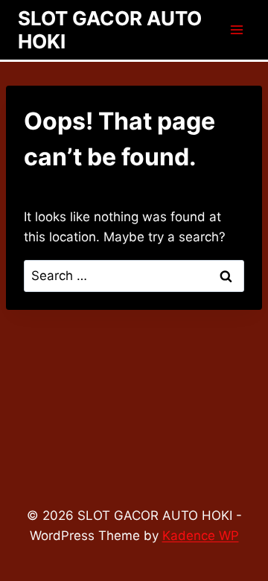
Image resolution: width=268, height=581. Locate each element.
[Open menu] (236, 29)
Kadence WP (200, 535)
